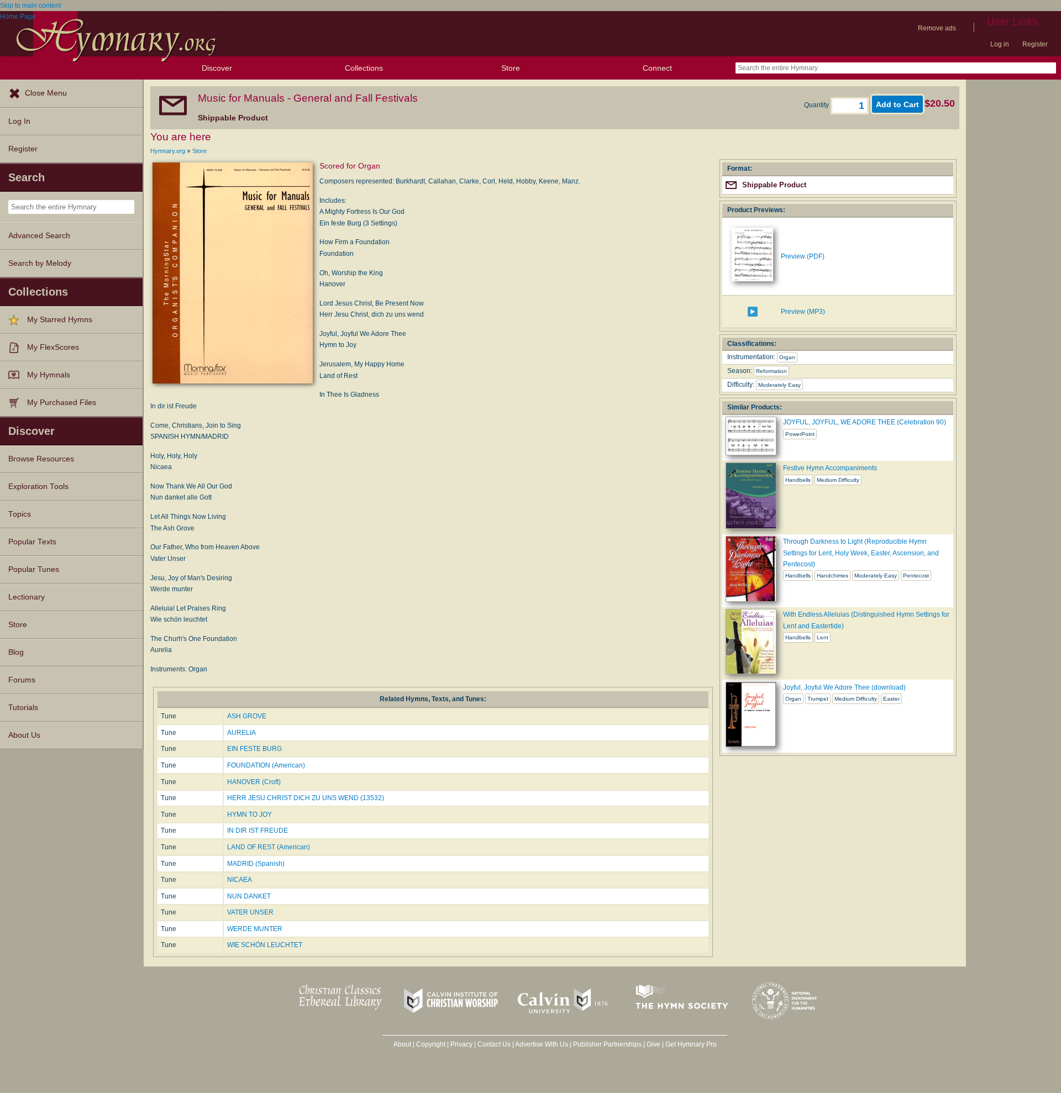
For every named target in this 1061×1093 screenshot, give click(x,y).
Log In (19, 121)
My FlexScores (53, 347)
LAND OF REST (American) (268, 847)
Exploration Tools (38, 486)
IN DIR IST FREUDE (257, 830)
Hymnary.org (167, 151)
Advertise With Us (541, 1044)
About (402, 1044)
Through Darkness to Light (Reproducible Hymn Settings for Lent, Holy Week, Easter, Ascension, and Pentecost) (861, 553)
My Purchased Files (61, 402)
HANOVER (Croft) (254, 782)
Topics (19, 514)
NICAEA (239, 880)
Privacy (461, 1044)
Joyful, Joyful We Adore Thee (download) (844, 687)
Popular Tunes (33, 569)
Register (1035, 44)
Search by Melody (39, 263)
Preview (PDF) (802, 256)
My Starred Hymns (59, 320)
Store (510, 68)
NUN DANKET (249, 896)
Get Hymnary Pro (691, 1044)
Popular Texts (32, 542)
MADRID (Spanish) (256, 864)
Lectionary (26, 597)
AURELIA (241, 733)
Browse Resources (41, 459)
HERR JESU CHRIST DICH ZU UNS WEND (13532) (305, 798)
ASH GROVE (246, 716)
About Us (24, 735)
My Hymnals (48, 375)
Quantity (817, 105)
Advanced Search (39, 236)
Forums (21, 680)
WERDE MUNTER (254, 929)
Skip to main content (30, 5)
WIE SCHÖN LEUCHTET (264, 945)
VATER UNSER (250, 912)
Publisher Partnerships (607, 1044)
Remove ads (937, 28)
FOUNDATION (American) (266, 765)
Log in (999, 44)
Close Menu (46, 93)
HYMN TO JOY (249, 814)
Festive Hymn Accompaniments (830, 468)
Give (653, 1044)
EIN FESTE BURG (254, 749)
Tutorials (23, 707)
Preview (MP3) (803, 312)
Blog (16, 652)
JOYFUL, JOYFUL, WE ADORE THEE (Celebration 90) (864, 422)
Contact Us (494, 1044)
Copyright (430, 1044)
